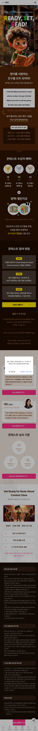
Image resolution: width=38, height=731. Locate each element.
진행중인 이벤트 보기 (26, 372)
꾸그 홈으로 (12, 372)
